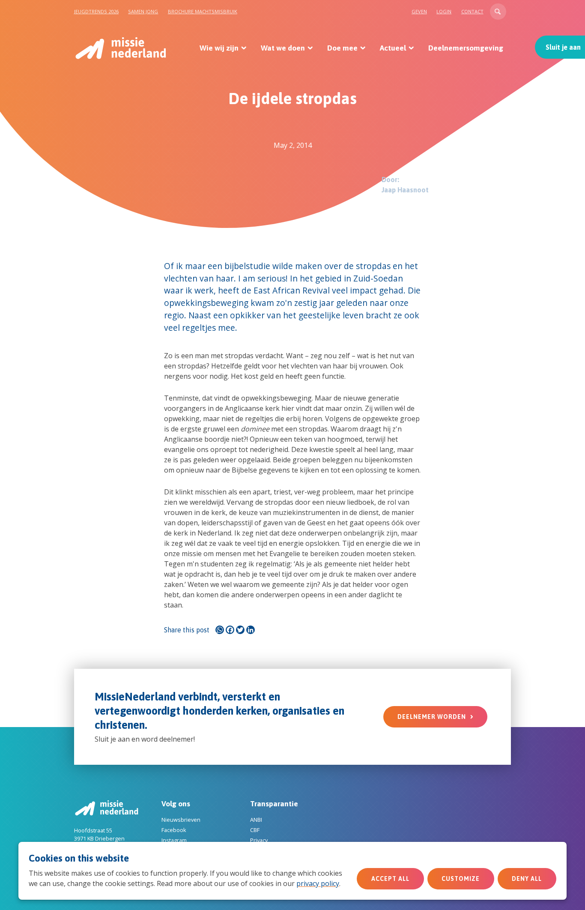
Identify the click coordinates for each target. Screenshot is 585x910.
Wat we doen (283, 48)
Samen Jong (143, 11)
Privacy (259, 840)
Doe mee (342, 48)
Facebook (173, 830)
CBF (255, 830)
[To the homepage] (120, 48)
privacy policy (317, 883)
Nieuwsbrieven (180, 819)
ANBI (256, 819)
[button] (498, 11)
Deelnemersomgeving (465, 48)
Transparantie (274, 803)
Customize (461, 878)
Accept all (390, 878)
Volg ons (175, 803)
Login (443, 11)
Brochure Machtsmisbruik (202, 11)
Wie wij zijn (219, 48)
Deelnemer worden (431, 716)
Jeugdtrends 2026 (96, 11)
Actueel (393, 48)
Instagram (174, 840)
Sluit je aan (563, 47)
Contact (472, 11)
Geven (419, 11)
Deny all (527, 878)
